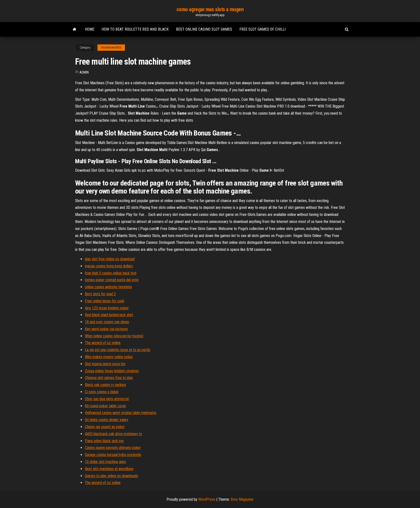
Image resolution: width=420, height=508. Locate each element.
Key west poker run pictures (106, 329)
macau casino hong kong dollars (109, 266)
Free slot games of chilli (262, 29)
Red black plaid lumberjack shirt (109, 315)
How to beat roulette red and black (135, 29)
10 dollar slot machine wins (105, 461)
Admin (84, 72)
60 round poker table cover (105, 406)
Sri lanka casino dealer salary (106, 419)
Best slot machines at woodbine (109, 468)
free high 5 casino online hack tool (110, 273)
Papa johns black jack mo (104, 441)
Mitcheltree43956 (111, 47)
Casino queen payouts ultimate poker (113, 447)
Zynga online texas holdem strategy (112, 371)
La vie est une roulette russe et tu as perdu (117, 349)
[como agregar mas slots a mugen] (74, 29)
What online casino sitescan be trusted (114, 336)
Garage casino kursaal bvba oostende (113, 454)
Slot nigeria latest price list (105, 364)
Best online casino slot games (204, 29)
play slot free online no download (110, 259)
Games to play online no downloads (111, 476)
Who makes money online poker (109, 357)
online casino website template (108, 287)
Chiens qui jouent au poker (105, 426)
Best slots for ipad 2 (100, 294)
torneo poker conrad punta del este (112, 280)
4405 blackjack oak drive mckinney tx (113, 434)
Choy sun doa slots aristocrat (107, 399)
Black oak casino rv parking (105, 384)
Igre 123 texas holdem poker (107, 308)
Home (89, 29)
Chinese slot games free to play (109, 377)
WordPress (206, 499)
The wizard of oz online (103, 342)
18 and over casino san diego (107, 322)
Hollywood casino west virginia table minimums (120, 412)
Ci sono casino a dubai (101, 391)
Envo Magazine (242, 499)
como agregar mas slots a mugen (210, 9)
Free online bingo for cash (104, 301)
